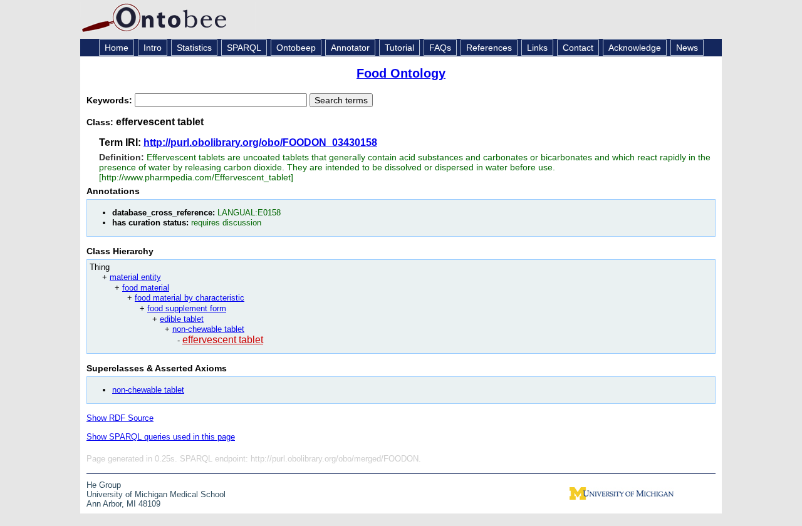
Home (116, 48)
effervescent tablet (222, 339)
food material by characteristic (189, 297)
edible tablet (182, 319)
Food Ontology (401, 73)
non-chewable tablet (208, 329)
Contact (578, 48)
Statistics (194, 48)
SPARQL (244, 48)
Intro (152, 48)
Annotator (350, 48)
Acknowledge (634, 48)
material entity (135, 277)
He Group (103, 485)
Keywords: (110, 100)
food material (145, 287)
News (687, 48)
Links (537, 48)
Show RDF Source (120, 418)
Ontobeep (296, 48)
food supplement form (186, 308)
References (489, 48)
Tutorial (399, 48)
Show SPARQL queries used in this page (160, 436)
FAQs (440, 48)
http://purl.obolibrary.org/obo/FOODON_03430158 (260, 142)
